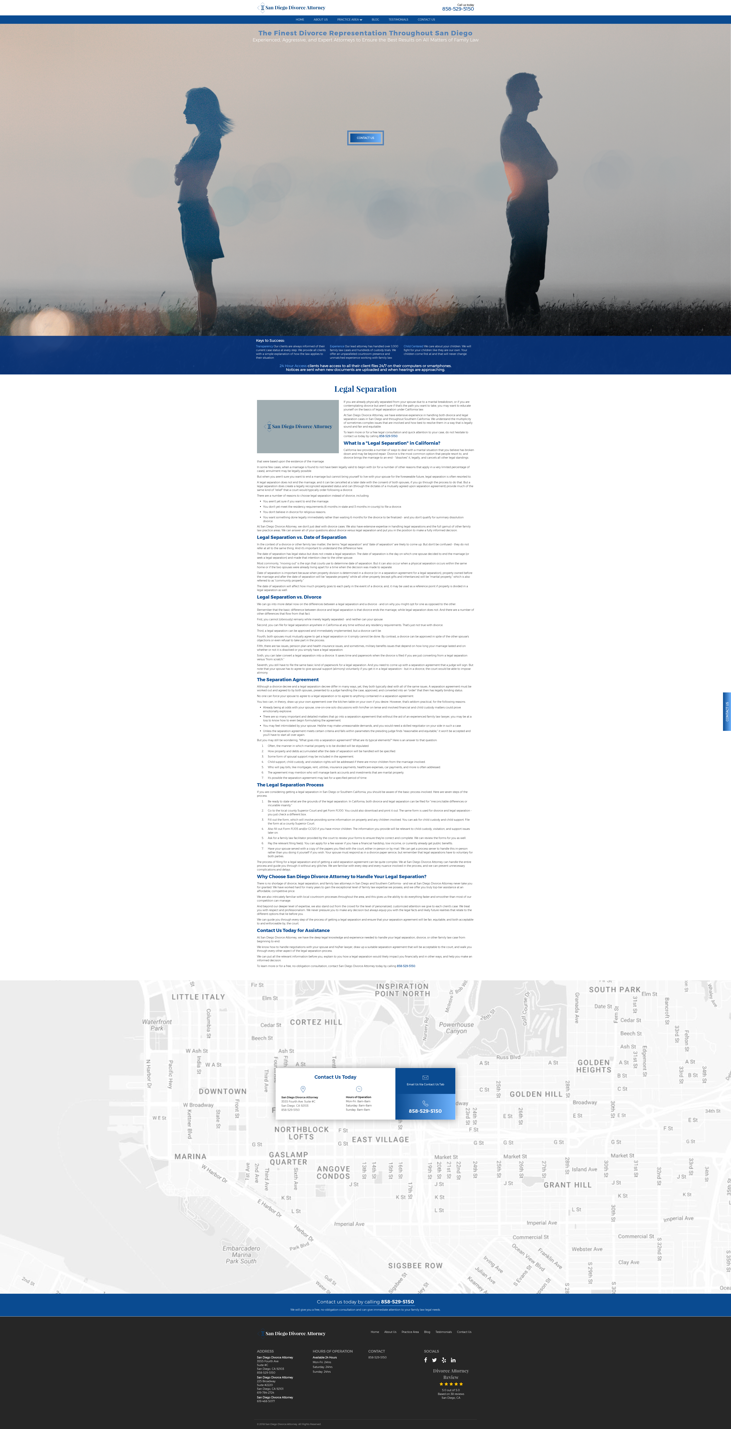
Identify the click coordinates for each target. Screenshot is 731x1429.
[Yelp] (444, 1360)
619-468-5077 (266, 1401)
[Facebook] (425, 1360)
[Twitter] (434, 1360)
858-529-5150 (458, 9)
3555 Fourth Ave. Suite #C (298, 1101)
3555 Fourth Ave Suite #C (268, 1363)
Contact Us (365, 138)
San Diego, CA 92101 (270, 1389)
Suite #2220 (265, 1385)
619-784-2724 (265, 1392)
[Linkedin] (453, 1360)
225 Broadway (266, 1381)
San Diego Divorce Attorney (299, 1097)
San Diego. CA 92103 (294, 1105)
